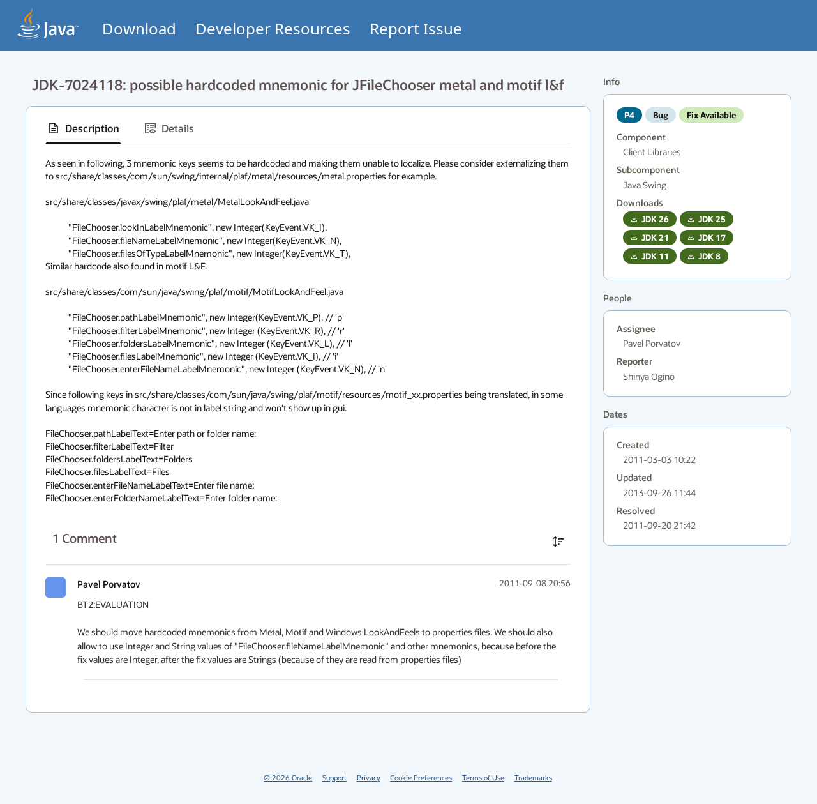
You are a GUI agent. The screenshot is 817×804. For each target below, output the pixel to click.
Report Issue (416, 28)
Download (139, 28)
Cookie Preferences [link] (421, 777)
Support (334, 777)
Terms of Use (483, 777)
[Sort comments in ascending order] (558, 541)
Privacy (368, 777)
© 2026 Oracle (288, 777)
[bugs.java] (48, 23)
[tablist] (308, 128)
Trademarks (533, 777)
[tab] (83, 128)
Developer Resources (272, 28)
